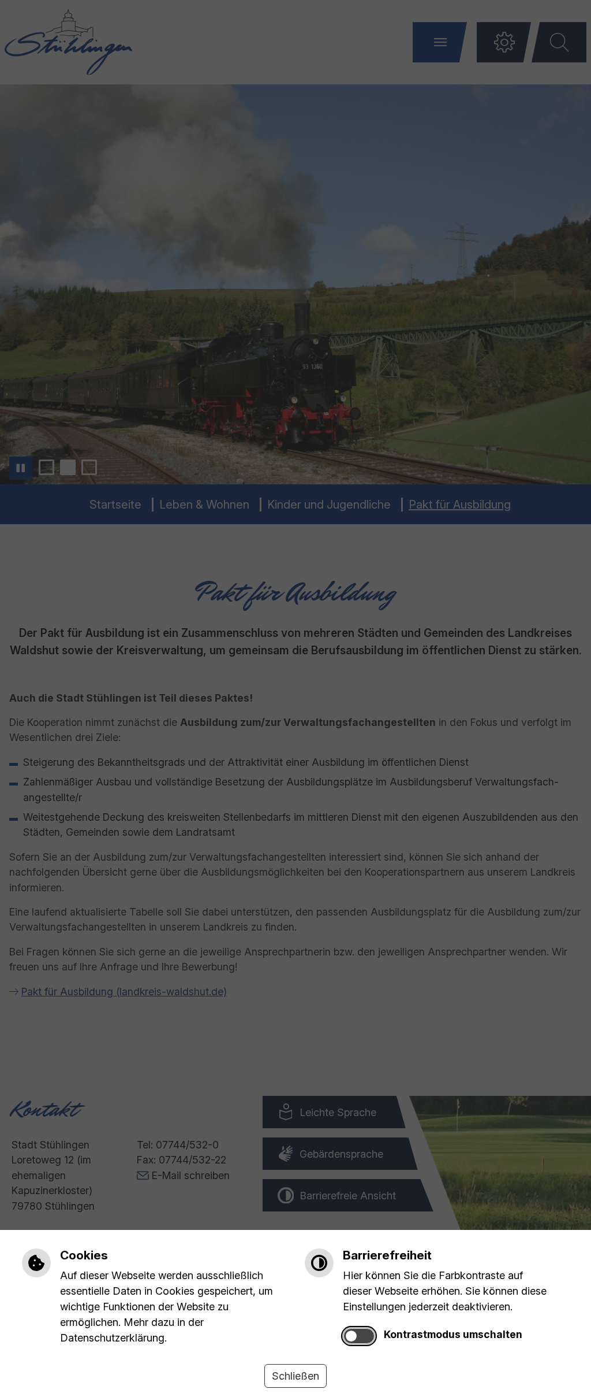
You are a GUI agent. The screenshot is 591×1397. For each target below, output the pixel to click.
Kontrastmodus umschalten (453, 1334)
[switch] (359, 1336)
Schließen (295, 1376)
